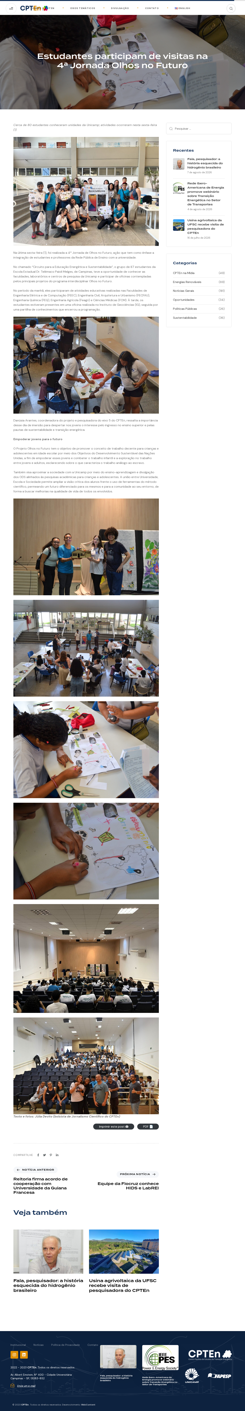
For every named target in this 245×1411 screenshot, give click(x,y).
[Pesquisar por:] (199, 128)
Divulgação (120, 8)
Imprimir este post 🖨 (113, 1127)
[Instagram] (14, 1355)
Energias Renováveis (187, 282)
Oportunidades (183, 300)
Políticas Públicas (185, 309)
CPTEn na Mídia (183, 273)
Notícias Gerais (183, 291)
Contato (152, 8)
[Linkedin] (24, 1355)
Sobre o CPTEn (43, 8)
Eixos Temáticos (82, 8)
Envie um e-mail (26, 1385)
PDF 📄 (148, 1127)
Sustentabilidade (185, 318)
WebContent (88, 1404)
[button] (231, 8)
